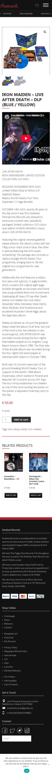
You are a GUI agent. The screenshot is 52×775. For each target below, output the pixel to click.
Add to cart (21, 419)
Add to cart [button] (11, 495)
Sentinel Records (9, 5)
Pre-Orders (9, 676)
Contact (8, 627)
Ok (26, 771)
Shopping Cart (10, 633)
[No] (48, 764)
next (51, 14)
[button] (44, 31)
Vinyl (6, 663)
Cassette (8, 666)
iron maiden (35, 429)
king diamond (26, 13)
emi (10, 429)
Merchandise (10, 680)
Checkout (8, 637)
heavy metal (20, 429)
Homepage (9, 616)
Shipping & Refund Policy (15, 651)
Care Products (11, 684)
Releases (8, 623)
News (7, 619)
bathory (7, 13)
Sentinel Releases (12, 670)
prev (1, 14)
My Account (10, 641)
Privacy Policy (10, 647)
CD (5, 659)
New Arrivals (10, 655)
